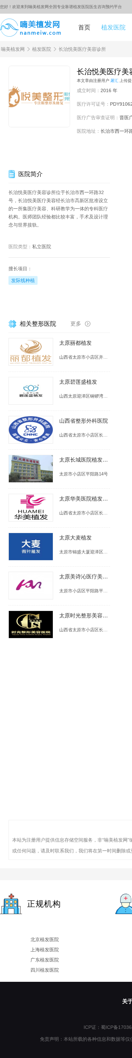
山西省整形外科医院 (83, 421)
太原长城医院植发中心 (84, 460)
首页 (84, 27)
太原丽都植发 (75, 343)
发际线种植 (23, 280)
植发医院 (113, 27)
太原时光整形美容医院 (84, 615)
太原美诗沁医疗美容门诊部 (84, 576)
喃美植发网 (13, 49)
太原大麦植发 (75, 538)
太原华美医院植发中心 (84, 499)
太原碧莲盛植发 (78, 382)
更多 (75, 323)
